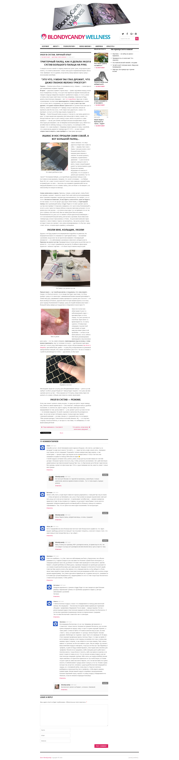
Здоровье (55, 57)
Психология (69, 46)
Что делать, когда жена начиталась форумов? (80, 428)
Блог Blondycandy (45, 757)
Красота (111, 46)
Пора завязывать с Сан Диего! (53, 427)
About (56, 46)
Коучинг (45, 46)
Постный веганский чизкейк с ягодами (125, 62)
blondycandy (46, 57)
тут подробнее (71, 99)
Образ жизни (85, 46)
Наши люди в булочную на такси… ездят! (99, 121)
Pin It (61, 433)
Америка (99, 46)
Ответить (50, 470)
